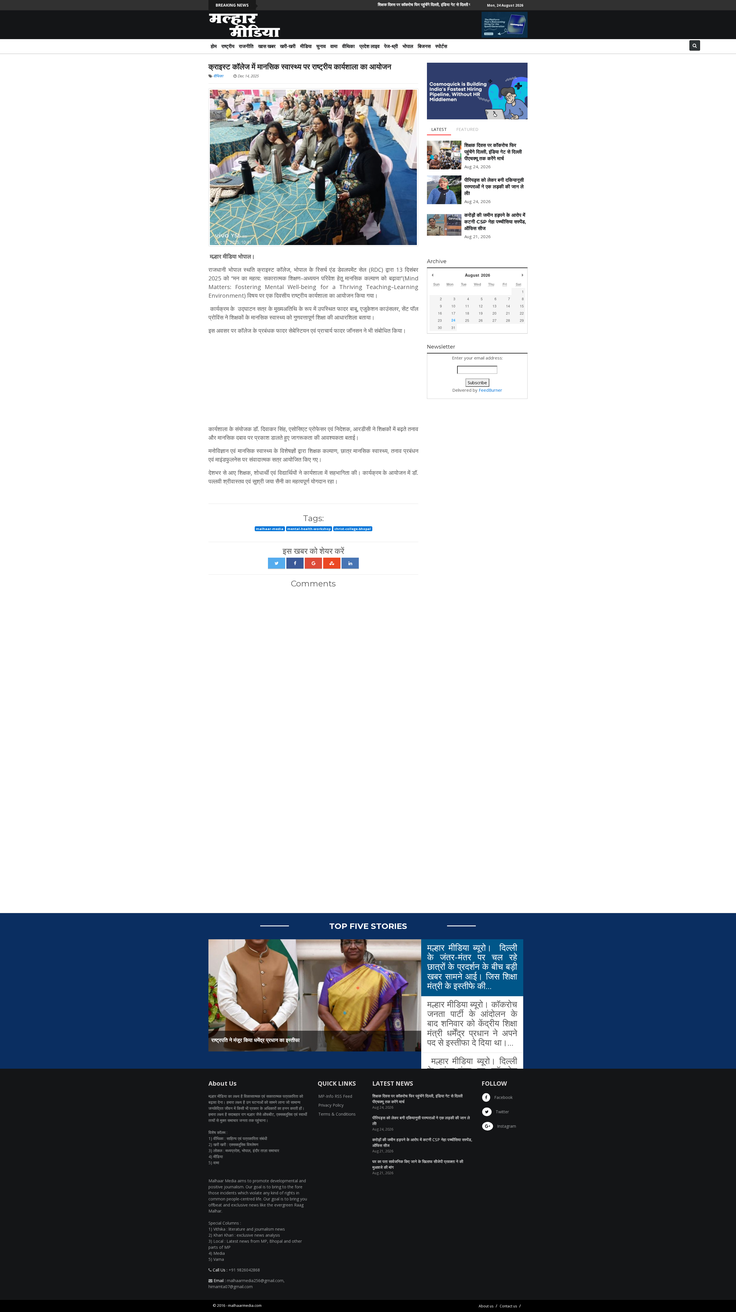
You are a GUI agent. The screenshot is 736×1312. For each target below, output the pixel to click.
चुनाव (321, 46)
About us (486, 1306)
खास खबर (266, 46)
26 (481, 320)
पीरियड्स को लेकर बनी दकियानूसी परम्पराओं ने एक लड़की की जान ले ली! (494, 186)
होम (214, 46)
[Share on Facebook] (295, 563)
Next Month (522, 275)
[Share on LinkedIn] (350, 563)
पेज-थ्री (391, 46)
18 (467, 313)
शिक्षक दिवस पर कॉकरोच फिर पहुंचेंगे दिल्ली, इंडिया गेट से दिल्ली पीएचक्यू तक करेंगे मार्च (403, 4)
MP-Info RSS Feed (335, 1096)
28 (508, 320)
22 (522, 313)
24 (453, 320)
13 (494, 305)
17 (453, 313)
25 (467, 320)
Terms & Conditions (337, 1114)
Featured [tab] (467, 129)
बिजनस (424, 46)
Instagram (506, 1126)
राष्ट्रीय (227, 46)
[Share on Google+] (313, 563)
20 (494, 313)
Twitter (501, 1111)
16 (440, 313)
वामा (334, 46)
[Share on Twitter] (276, 563)
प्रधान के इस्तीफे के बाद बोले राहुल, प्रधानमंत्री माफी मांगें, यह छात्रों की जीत (282, 1040)
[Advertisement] (313, 380)
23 (440, 320)
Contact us (508, 1306)
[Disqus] (313, 669)
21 (508, 313)
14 (508, 305)
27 (494, 320)
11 (467, 305)
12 (481, 305)
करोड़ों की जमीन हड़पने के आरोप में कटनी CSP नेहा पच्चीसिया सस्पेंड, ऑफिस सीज (495, 221)
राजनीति (246, 46)
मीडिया (306, 46)
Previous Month (432, 275)
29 (522, 320)
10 (453, 305)
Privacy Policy (331, 1105)
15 (522, 305)
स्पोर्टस (441, 46)
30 (440, 327)
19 (481, 313)
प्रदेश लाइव (369, 46)
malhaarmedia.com (245, 1305)
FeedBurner (490, 390)
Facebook (503, 1097)
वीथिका (348, 46)
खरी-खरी (288, 46)
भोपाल (407, 46)
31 (453, 327)
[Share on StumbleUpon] (331, 563)
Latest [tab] (439, 129)
